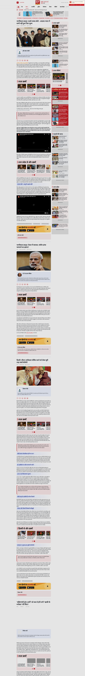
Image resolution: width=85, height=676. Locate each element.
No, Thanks (72, 4)
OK (80, 4)
